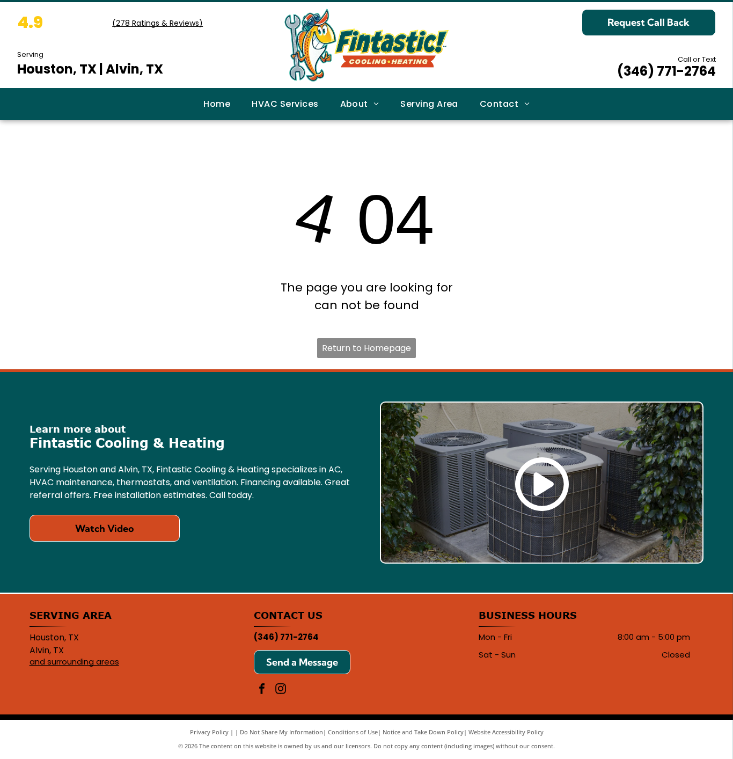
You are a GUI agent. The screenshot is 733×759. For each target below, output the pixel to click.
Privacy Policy (209, 732)
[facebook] (262, 690)
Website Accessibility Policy (506, 732)
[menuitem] (217, 104)
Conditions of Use (353, 732)
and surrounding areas (74, 661)
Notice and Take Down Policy (423, 732)
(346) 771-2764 (666, 71)
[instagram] (281, 690)
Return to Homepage (366, 348)
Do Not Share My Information (281, 732)
